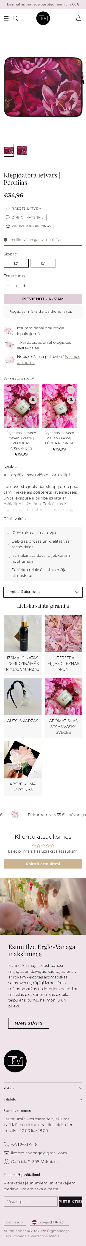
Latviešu (13, 1222)
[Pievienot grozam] (33, 390)
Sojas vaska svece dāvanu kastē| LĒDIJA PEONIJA (59, 438)
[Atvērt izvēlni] (6, 18)
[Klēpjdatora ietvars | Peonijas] (43, 86)
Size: (11, 254)
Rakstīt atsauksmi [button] (43, 864)
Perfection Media (45, 1236)
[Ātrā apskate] (33, 400)
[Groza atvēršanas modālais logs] (78, 18)
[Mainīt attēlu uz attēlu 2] (22, 150)
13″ (16, 263)
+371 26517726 (24, 1144)
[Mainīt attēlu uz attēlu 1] (9, 150)
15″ (43, 263)
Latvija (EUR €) (50, 1222)
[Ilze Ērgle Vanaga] (43, 18)
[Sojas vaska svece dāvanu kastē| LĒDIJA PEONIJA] (59, 406)
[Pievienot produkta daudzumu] (24, 286)
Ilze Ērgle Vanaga (55, 1231)
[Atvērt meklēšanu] (15, 18)
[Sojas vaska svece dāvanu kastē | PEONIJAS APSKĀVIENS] (21, 406)
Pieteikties (70, 1201)
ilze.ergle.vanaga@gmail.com (39, 1153)
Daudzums (14, 275)
